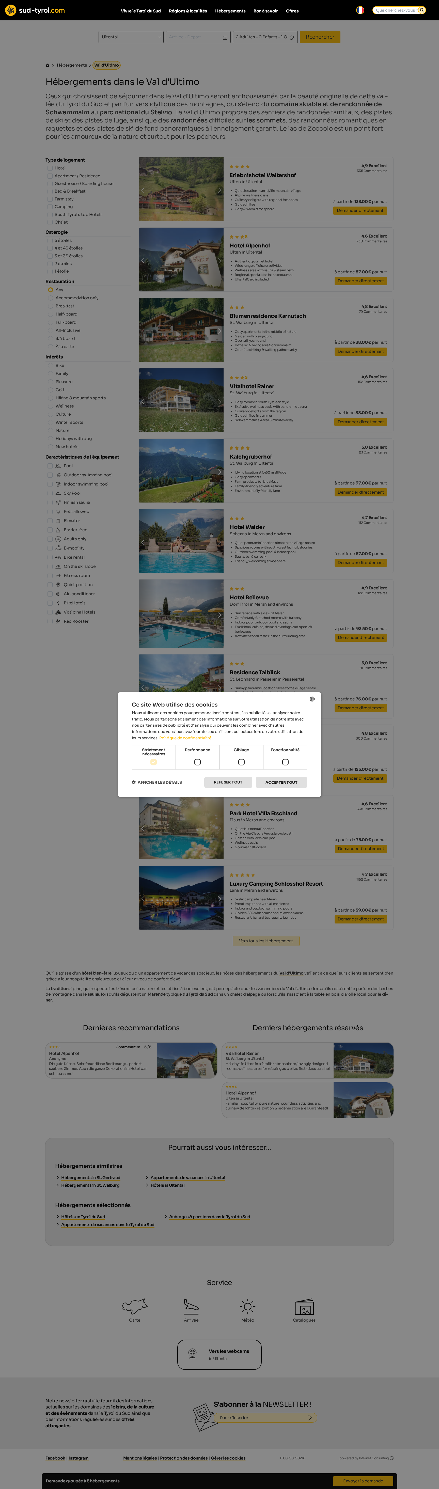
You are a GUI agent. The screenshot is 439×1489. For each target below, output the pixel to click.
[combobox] (312, 698)
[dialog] (219, 744)
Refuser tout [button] (228, 782)
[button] (157, 782)
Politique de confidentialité (185, 737)
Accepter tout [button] (281, 782)
